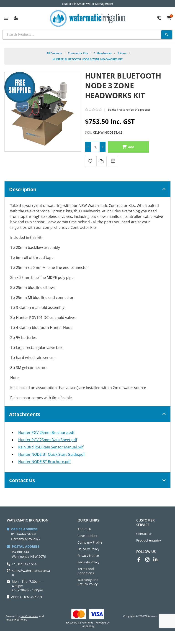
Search (166, 34)
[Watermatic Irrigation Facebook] (141, 559)
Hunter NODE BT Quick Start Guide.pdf (51, 454)
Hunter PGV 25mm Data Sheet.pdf (47, 439)
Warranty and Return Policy (87, 582)
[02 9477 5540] (159, 18)
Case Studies (87, 536)
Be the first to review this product (129, 110)
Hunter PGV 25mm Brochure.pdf (46, 432)
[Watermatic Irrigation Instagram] (149, 559)
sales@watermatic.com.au (31, 572)
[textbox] (87, 35)
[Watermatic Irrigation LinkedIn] (157, 559)
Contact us (144, 534)
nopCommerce (29, 616)
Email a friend (113, 161)
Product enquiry (148, 540)
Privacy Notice (88, 555)
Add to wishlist (90, 161)
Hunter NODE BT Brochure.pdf (44, 461)
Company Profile (89, 542)
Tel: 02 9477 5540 (25, 564)
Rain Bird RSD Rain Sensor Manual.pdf (50, 447)
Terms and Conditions (85, 571)
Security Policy (88, 562)
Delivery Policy (88, 549)
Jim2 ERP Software (16, 619)
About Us (84, 529)
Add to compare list (101, 161)
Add (131, 147)
